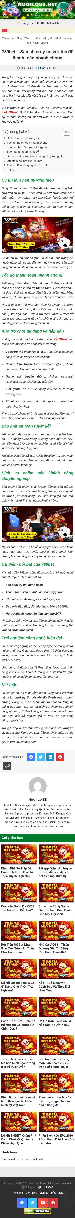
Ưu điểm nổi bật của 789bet (24, 160)
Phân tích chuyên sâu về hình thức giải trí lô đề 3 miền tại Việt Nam (18, 1101)
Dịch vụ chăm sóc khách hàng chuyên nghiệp (35, 156)
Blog (19, 38)
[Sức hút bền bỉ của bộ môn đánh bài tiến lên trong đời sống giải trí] (56, 1045)
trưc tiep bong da (56, 1174)
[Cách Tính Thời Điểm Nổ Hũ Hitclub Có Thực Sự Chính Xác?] (19, 1007)
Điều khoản (57, 1192)
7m (5, 1170)
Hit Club (49, 1170)
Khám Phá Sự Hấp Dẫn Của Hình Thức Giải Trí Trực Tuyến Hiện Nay (17, 872)
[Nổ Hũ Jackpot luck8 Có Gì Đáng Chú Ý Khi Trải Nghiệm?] (19, 969)
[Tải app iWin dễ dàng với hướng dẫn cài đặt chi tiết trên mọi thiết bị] (56, 854)
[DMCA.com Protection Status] (37, 1210)
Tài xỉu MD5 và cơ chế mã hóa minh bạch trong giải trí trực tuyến (18, 1062)
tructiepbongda (15, 1170)
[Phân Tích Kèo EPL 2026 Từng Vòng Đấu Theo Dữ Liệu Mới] (56, 1122)
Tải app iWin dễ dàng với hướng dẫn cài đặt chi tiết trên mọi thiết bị (56, 872)
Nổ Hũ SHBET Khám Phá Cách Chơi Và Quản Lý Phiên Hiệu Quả (18, 1139)
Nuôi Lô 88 (37, 799)
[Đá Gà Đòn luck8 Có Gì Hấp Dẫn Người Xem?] (56, 1007)
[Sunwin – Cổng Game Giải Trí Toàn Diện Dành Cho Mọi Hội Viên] (56, 893)
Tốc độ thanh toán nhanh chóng (27, 142)
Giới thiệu (31, 1192)
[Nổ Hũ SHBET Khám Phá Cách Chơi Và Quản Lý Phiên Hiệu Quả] (19, 1122)
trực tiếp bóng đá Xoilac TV (33, 1174)
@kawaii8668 (45, 1187)
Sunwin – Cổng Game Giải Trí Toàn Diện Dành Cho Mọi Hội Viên (55, 910)
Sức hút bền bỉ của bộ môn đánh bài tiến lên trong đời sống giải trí (54, 1062)
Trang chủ (8, 38)
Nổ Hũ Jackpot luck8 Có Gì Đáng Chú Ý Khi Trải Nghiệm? (18, 986)
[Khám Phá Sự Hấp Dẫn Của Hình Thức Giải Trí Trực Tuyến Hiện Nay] (19, 854)
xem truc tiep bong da (34, 1170)
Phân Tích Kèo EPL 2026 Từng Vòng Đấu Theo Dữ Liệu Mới (56, 1139)
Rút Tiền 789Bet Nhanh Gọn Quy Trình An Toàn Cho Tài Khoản (17, 948)
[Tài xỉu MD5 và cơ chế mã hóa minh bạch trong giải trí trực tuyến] (19, 1045)
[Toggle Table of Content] (64, 132)
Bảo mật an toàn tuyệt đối (23, 151)
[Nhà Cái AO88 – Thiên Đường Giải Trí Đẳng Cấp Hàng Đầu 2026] (56, 931)
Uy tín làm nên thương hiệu (24, 138)
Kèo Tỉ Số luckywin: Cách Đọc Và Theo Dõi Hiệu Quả (54, 986)
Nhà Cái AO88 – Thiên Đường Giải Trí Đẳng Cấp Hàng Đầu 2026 (54, 948)
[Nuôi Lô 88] (37, 786)
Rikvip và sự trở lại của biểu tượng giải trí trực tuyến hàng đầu (55, 1101)
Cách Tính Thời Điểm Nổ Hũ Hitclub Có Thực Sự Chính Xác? (18, 1024)
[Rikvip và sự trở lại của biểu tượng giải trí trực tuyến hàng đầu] (56, 1083)
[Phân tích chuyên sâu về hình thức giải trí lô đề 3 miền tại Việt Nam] (19, 1083)
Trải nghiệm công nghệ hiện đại (27, 165)
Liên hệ (44, 1192)
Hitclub (58, 1170)
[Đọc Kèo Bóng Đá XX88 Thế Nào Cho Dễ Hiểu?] (19, 893)
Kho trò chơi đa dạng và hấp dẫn (27, 147)
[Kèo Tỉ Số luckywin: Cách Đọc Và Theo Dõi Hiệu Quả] (56, 969)
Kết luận (12, 170)
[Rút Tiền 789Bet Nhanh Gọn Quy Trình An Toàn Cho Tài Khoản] (19, 931)
